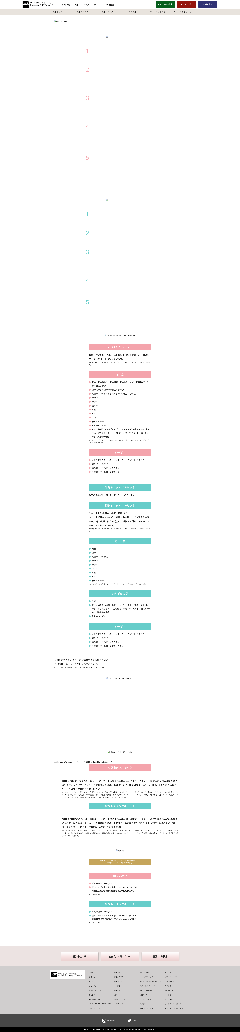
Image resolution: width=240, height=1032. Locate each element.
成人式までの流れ (146, 999)
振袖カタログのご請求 (147, 1008)
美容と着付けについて (147, 986)
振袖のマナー (144, 995)
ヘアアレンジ (118, 1004)
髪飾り (116, 995)
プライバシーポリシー (172, 977)
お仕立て (92, 995)
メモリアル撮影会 (146, 990)
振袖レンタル (108, 11)
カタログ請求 (166, 4)
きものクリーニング (95, 990)
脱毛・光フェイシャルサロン (174, 1008)
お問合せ (208, 4)
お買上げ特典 (144, 972)
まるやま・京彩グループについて (151, 981)
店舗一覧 (66, 4)
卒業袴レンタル (119, 999)
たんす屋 (168, 995)
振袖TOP (117, 972)
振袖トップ (58, 11)
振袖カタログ (83, 11)
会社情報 (110, 4)
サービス (98, 4)
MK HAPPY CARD (95, 999)
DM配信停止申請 (94, 1008)
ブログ (86, 4)
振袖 (76, 4)
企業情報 (168, 972)
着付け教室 (92, 986)
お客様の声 (143, 1004)
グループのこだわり (183, 11)
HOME (91, 972)
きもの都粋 (169, 999)
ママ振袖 (133, 11)
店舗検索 (163, 956)
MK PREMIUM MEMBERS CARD (100, 1004)
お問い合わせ (124, 956)
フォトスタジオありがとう (174, 1004)
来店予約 (187, 4)
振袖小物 (117, 990)
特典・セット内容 (158, 11)
